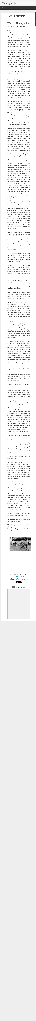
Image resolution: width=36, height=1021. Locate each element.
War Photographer (17, 15)
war (27, 579)
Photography (21, 579)
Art (15, 579)
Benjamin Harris (19, 576)
